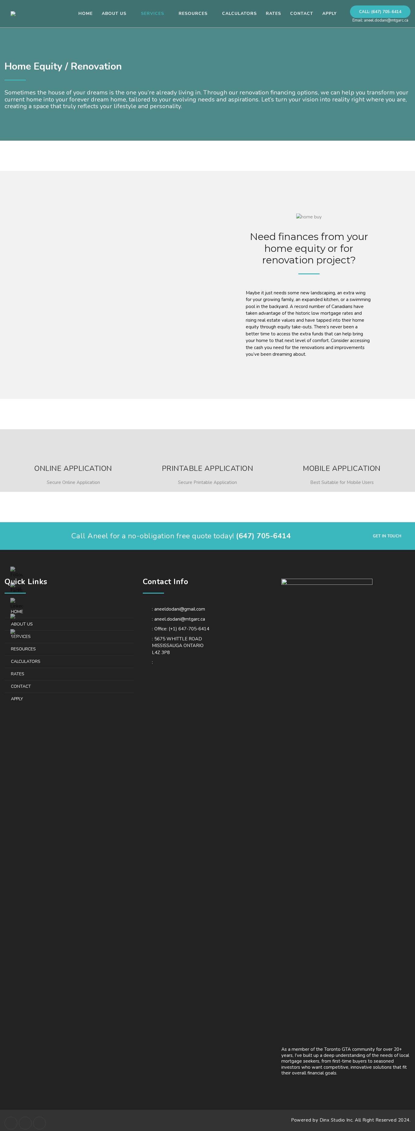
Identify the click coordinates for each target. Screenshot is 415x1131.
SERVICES (21, 636)
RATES (17, 674)
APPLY (17, 699)
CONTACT (21, 686)
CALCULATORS (25, 661)
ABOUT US (22, 624)
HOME (17, 612)
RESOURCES (23, 649)
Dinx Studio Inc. (337, 1120)
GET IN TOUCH (387, 536)
